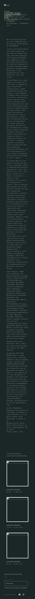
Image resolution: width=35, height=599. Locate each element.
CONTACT (7, 587)
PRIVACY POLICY (16, 587)
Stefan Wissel (14, 490)
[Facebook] (19, 594)
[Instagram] (23, 594)
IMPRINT (24, 587)
